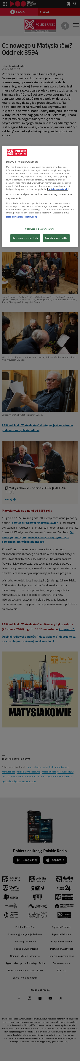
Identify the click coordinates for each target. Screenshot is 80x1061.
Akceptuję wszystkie (56, 238)
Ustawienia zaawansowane (40, 228)
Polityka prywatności (57, 189)
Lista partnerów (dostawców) (21, 216)
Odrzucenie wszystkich (25, 238)
